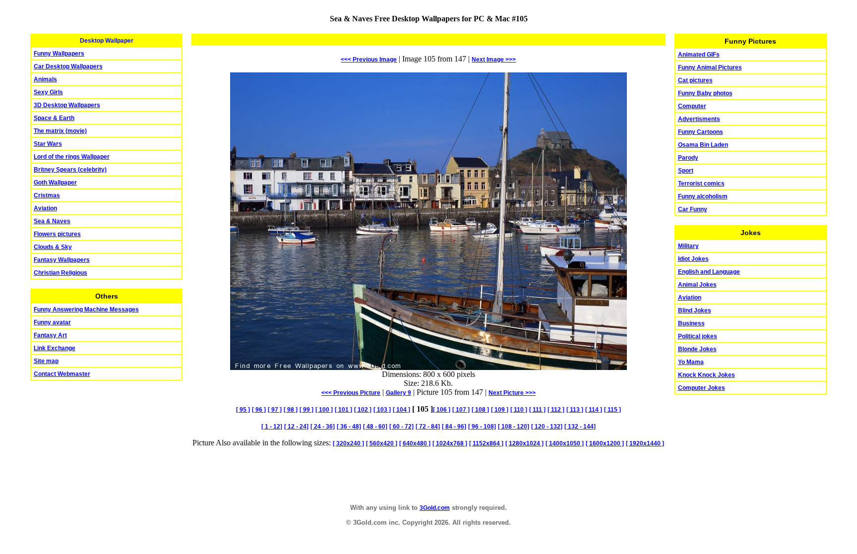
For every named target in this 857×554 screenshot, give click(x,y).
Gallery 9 (398, 392)
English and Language (709, 271)
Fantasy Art (50, 335)
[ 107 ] (461, 409)
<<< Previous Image (369, 59)
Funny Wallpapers (59, 53)
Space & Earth (54, 118)
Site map (46, 361)
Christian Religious (60, 272)
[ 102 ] (362, 409)
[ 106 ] (441, 409)
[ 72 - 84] (428, 426)
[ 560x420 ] (381, 443)
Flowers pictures (57, 234)
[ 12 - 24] (296, 426)
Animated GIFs (699, 54)
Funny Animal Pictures (710, 67)
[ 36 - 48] (349, 426)
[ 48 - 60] (375, 426)
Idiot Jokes (693, 258)
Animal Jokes (697, 284)
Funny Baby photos (705, 93)
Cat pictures (695, 80)
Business (691, 323)
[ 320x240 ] (348, 443)
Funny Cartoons (700, 131)
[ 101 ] (343, 409)
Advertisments (699, 119)
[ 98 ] (291, 409)
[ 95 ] (243, 409)
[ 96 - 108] (482, 426)
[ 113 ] (574, 409)
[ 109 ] (499, 409)
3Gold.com (435, 507)
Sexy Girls (48, 92)
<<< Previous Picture (350, 392)
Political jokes (697, 336)
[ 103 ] (382, 409)
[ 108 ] (480, 409)
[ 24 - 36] (322, 426)
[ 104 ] (401, 409)
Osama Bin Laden (703, 144)
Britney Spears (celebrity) (70, 169)
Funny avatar (52, 322)
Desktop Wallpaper (106, 40)
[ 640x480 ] (414, 443)
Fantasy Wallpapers (62, 259)
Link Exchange (54, 348)
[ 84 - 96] (454, 426)
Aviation (45, 208)
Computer (692, 106)
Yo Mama (691, 362)
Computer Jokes (701, 387)
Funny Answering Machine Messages (86, 309)
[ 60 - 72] (401, 426)
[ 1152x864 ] (486, 443)
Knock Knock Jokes (706, 374)
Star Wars (48, 143)
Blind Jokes (694, 310)
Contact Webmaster (62, 373)
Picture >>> (512, 392)
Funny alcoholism (703, 196)
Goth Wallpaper (55, 182)
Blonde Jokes (697, 349)
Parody (688, 157)
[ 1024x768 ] (449, 443)
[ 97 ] (275, 409)
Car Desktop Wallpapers (68, 66)
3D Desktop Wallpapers (67, 105)
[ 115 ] (612, 409)
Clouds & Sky (53, 247)
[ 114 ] (593, 409)
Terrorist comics (701, 183)
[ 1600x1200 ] (605, 443)
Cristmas (47, 195)
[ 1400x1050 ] (565, 443)
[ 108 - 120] (513, 426)
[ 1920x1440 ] (645, 443)
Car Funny (692, 209)
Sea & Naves (52, 221)
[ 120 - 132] (546, 426)
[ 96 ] (259, 409)
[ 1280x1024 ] (524, 443)
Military (688, 246)
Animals (45, 79)
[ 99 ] (306, 409)
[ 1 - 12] (271, 426)
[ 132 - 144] (580, 426)
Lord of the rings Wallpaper (72, 156)
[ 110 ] (518, 409)
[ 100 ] (324, 409)
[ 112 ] (556, 409)
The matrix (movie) (60, 130)
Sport (685, 170)
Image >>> (494, 59)
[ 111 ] (537, 409)
